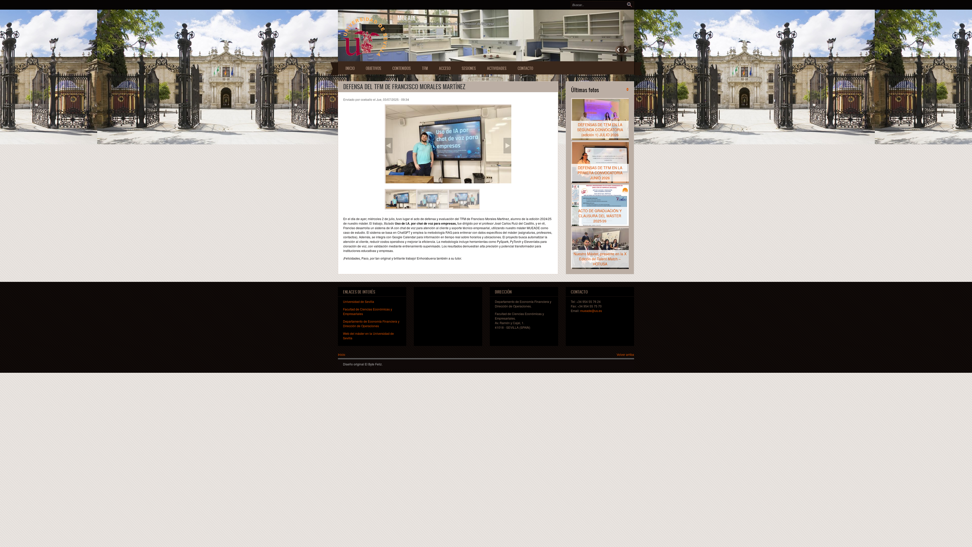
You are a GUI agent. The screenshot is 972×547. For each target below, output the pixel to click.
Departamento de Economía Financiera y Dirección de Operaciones (371, 323)
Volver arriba (625, 354)
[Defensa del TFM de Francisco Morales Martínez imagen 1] (449, 144)
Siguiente (625, 50)
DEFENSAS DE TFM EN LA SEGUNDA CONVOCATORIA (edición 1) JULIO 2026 (600, 129)
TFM (425, 68)
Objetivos (373, 68)
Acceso (445, 68)
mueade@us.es (591, 310)
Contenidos (401, 68)
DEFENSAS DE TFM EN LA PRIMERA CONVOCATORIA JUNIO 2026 (600, 172)
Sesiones (469, 68)
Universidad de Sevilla (358, 301)
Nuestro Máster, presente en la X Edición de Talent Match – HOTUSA (600, 258)
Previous (618, 50)
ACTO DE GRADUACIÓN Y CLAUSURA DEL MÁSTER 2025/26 (600, 215)
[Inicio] (365, 37)
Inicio (350, 68)
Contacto (525, 68)
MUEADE (406, 18)
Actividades (497, 68)
